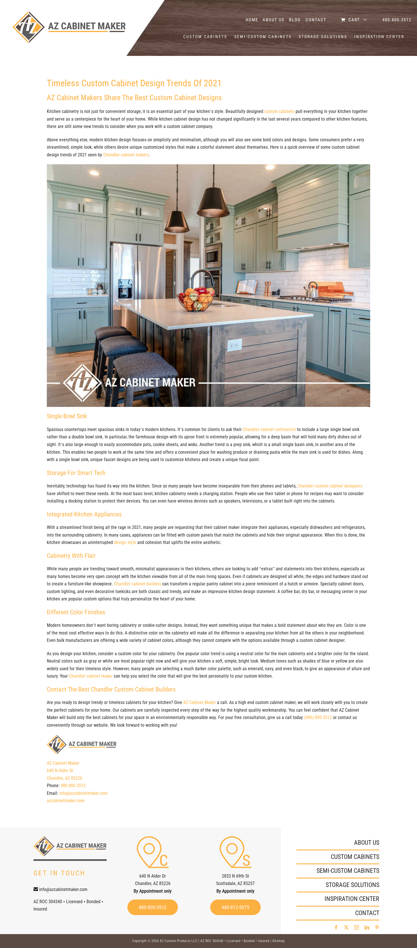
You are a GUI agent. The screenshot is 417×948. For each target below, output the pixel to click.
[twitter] (346, 927)
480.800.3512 (73, 785)
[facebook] (336, 927)
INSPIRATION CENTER (352, 898)
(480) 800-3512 (318, 717)
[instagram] (356, 927)
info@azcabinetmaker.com (83, 793)
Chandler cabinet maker (91, 676)
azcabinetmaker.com (66, 800)
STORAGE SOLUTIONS (352, 884)
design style (125, 542)
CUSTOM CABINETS (355, 856)
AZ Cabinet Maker (199, 702)
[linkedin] (367, 927)
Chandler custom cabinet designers (330, 486)
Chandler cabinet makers (126, 154)
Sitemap (278, 941)
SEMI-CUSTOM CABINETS (348, 870)
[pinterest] (377, 927)
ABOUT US (366, 842)
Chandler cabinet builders (137, 584)
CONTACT (367, 913)
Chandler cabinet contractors (269, 429)
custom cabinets (279, 111)
